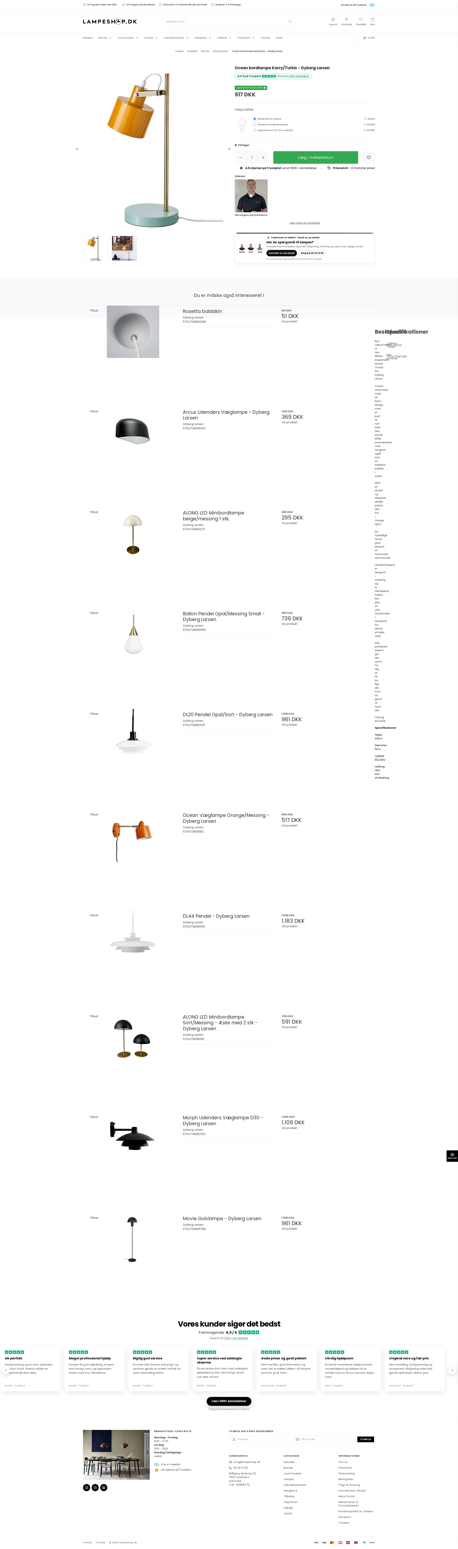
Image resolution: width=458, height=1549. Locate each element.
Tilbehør (289, 1496)
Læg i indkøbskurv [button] (315, 157)
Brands (288, 1468)
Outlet (288, 1513)
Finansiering (346, 1473)
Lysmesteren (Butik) (352, 1490)
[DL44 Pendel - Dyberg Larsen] (133, 956)
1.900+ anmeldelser (299, 76)
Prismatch (345, 1468)
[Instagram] (95, 1487)
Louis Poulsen (293, 1473)
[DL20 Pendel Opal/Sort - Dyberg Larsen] (133, 755)
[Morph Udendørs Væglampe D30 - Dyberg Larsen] (133, 1158)
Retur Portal (346, 1496)
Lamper (289, 1479)
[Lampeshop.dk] (110, 22)
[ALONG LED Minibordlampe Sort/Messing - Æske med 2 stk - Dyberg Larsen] (133, 1057)
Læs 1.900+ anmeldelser (229, 1401)
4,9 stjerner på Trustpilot (353, 5)
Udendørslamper (295, 1485)
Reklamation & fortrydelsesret (348, 1503)
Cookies (343, 1523)
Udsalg (288, 1508)
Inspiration (291, 1502)
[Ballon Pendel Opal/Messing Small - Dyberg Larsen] (133, 654)
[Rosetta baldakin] (133, 352)
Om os (343, 1462)
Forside (87, 1542)
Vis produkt (290, 321)
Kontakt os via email (281, 253)
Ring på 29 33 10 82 (312, 253)
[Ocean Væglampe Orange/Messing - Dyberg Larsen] (133, 856)
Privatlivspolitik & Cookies (355, 1511)
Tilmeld (365, 1439)
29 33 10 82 (240, 1468)
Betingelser (346, 1479)
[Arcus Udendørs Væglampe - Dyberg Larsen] (133, 452)
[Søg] (290, 21)
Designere (290, 1490)
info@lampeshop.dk (246, 1462)
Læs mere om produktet (304, 223)
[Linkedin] (103, 1487)
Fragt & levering (349, 1485)
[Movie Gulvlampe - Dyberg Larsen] (133, 1259)
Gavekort (344, 1517)
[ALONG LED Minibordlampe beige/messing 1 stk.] (133, 553)
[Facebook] (86, 1487)
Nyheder (289, 1462)
